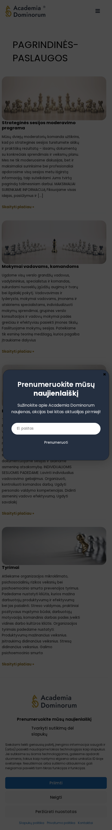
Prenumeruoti (56, 442)
